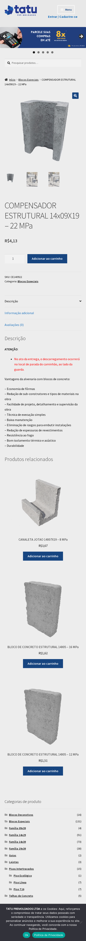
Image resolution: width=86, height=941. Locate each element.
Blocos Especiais (28, 79)
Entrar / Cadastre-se (62, 17)
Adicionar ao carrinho (47, 259)
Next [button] (81, 37)
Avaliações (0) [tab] (14, 325)
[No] (81, 922)
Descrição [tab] (11, 301)
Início (12, 79)
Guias (12, 855)
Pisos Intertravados (21, 869)
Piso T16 (19, 889)
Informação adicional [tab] (19, 313)
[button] (75, 95)
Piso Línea (20, 882)
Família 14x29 (17, 835)
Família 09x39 (17, 828)
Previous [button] (5, 37)
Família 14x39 (17, 842)
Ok (26, 935)
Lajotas (14, 862)
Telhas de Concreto (21, 896)
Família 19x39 (17, 848)
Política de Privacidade (48, 935)
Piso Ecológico (23, 875)
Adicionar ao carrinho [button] (43, 556)
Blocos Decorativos (21, 815)
